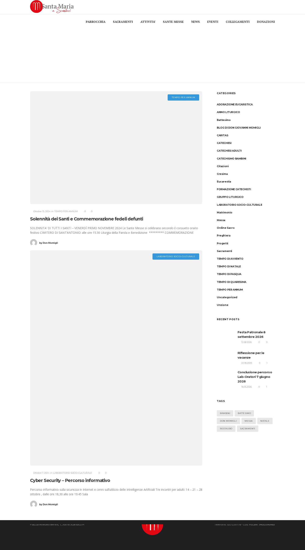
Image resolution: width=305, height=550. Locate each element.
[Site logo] (52, 7)
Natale (265, 421)
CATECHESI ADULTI (229, 150)
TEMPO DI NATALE (229, 266)
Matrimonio (224, 212)
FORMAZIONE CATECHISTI (234, 189)
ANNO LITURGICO (228, 112)
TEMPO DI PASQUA (229, 274)
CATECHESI (224, 143)
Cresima (222, 173)
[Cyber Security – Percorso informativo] (116, 358)
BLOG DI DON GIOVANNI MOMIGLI (239, 127)
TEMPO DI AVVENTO (230, 258)
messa (249, 421)
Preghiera (223, 235)
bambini (225, 413)
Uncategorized (227, 297)
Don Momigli (48, 242)
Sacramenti (224, 251)
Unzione (222, 305)
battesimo (244, 413)
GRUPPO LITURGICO (230, 196)
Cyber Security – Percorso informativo (70, 480)
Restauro (226, 428)
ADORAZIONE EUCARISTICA (235, 104)
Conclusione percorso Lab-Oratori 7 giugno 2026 (255, 376)
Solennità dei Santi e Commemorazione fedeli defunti (86, 218)
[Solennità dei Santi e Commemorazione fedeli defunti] (116, 147)
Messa (221, 220)
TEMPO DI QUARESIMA (231, 282)
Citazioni (223, 166)
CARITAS (222, 135)
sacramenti (247, 428)
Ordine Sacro (225, 227)
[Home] (152, 524)
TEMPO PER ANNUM (230, 289)
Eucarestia (224, 181)
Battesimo (224, 120)
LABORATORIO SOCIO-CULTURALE (239, 204)
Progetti (222, 243)
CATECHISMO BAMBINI (231, 158)
